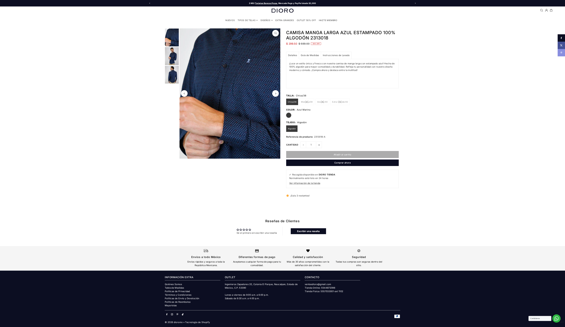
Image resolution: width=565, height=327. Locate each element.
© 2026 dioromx (174, 322)
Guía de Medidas (310, 55)
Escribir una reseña (308, 231)
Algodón (292, 128)
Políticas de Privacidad (177, 291)
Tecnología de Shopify (197, 322)
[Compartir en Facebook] (561, 38)
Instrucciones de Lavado (336, 55)
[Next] (415, 3)
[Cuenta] (546, 10)
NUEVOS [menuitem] (230, 20)
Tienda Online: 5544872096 (320, 287)
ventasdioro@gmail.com (318, 284)
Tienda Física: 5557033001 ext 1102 (324, 291)
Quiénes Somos (173, 284)
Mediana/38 (307, 102)
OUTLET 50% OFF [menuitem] (306, 20)
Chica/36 (292, 102)
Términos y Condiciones (178, 294)
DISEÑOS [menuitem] (265, 20)
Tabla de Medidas (174, 287)
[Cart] (551, 10)
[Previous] (149, 3)
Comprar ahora (342, 162)
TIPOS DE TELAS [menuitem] (247, 20)
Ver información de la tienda (304, 183)
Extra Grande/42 (340, 102)
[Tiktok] (182, 314)
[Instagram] (172, 314)
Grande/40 (322, 102)
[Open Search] (541, 10)
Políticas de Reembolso (178, 302)
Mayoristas (171, 305)
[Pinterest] (177, 314)
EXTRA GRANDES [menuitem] (284, 20)
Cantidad (292, 144)
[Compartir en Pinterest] (561, 52)
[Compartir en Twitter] (561, 45)
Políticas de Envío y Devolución (182, 298)
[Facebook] (166, 314)
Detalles (292, 55)
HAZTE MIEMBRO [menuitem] (328, 20)
